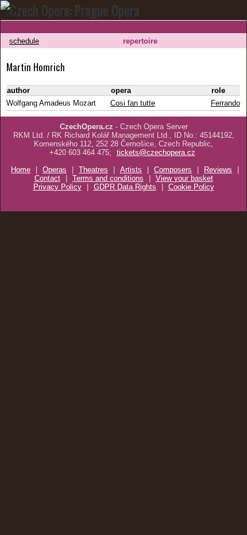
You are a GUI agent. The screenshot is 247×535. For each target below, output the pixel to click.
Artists (131, 169)
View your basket (184, 178)
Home (20, 169)
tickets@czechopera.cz (156, 152)
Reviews (218, 169)
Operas (55, 169)
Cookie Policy (191, 187)
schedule (24, 41)
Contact (47, 178)
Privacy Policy (57, 187)
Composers (173, 169)
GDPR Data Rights (125, 187)
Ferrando (225, 103)
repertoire (140, 41)
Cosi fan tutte (132, 103)
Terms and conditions (108, 178)
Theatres (93, 169)
